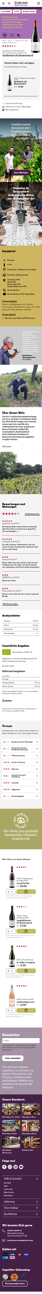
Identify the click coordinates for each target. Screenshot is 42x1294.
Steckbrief (6, 12)
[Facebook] (4, 1167)
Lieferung (8, 1189)
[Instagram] (10, 1167)
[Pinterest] (15, 1167)
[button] (4, 3)
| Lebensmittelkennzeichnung (21, 898)
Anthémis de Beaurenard (20, 82)
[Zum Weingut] (26, 891)
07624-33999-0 (14, 1230)
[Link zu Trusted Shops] (5, 1277)
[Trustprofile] (19, 1277)
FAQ (6, 1186)
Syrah (9, 282)
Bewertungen (29, 12)
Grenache (11, 280)
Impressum (8, 1195)
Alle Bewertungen (10, 604)
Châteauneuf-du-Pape (26, 269)
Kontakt (7, 1183)
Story (16, 12)
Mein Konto (9, 1192)
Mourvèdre (12, 284)
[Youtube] (21, 1167)
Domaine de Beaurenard (17, 275)
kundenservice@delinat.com (20, 1240)
